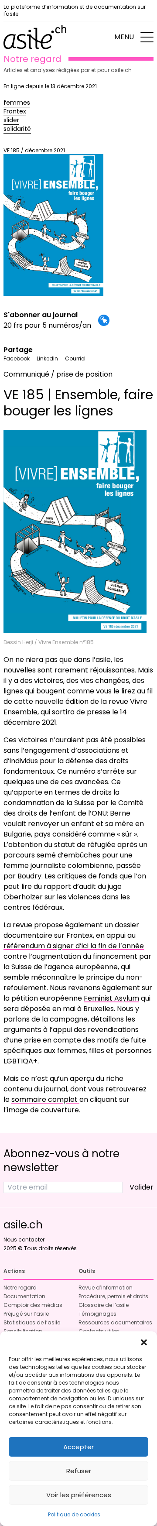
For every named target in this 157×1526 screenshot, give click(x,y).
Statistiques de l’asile (31, 1322)
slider (11, 120)
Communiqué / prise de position (58, 374)
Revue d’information (105, 1287)
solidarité (17, 128)
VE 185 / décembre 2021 (34, 150)
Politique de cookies (74, 1514)
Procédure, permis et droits (113, 1296)
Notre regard (20, 1287)
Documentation (24, 1296)
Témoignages (97, 1313)
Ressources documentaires (115, 1322)
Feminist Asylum (111, 998)
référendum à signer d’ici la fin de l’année (73, 946)
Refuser (78, 1470)
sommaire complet (45, 1099)
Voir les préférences (78, 1494)
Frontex (14, 111)
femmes (16, 102)
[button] (144, 1342)
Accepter (78, 1446)
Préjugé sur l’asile (26, 1313)
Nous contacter (23, 1239)
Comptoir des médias (32, 1305)
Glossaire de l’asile (103, 1305)
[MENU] (147, 37)
